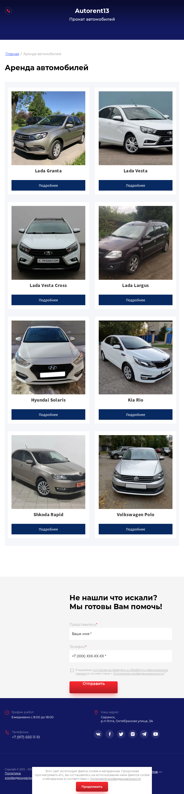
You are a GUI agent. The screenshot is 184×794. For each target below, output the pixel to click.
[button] (7, 10)
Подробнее (48, 185)
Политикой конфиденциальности (138, 673)
